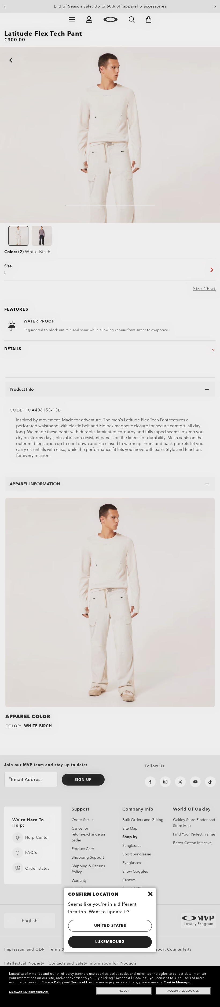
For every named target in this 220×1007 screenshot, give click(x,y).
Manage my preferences (29, 992)
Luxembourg (110, 941)
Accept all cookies (183, 991)
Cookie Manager (177, 982)
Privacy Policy (52, 982)
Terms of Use (81, 982)
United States (110, 925)
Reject (124, 991)
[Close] (150, 894)
